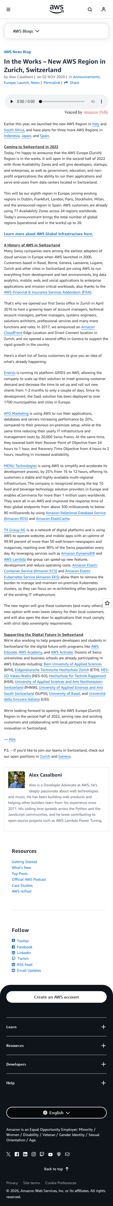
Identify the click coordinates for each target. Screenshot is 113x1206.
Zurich (45, 756)
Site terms (31, 1182)
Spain (44, 135)
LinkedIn (23, 952)
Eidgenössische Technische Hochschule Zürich (52, 669)
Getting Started (24, 861)
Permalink (52, 82)
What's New (21, 867)
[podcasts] (59, 1155)
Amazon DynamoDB (78, 553)
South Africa (14, 130)
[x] (8, 1155)
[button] (26, 31)
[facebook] (17, 1155)
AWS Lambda (15, 559)
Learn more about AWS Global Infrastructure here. (48, 233)
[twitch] (42, 1155)
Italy (95, 123)
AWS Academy (30, 652)
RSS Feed (24, 964)
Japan (26, 135)
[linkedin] (25, 1155)
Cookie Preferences (60, 1182)
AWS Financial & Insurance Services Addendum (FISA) (47, 292)
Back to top (53, 1169)
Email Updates (28, 970)
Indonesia (12, 135)
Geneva (64, 756)
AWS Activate (62, 652)
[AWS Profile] (103, 9)
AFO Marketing (16, 413)
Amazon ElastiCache (52, 518)
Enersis (10, 372)
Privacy (12, 1182)
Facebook (24, 947)
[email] (67, 1155)
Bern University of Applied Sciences (73, 664)
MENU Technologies (20, 465)
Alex (12, 739)
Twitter (22, 941)
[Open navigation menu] (8, 9)
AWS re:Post (22, 891)
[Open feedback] (107, 603)
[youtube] (50, 1155)
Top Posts (20, 873)
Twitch (23, 958)
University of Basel (64, 693)
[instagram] (34, 1155)
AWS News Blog (17, 51)
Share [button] (74, 82)
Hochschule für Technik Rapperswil (77, 675)
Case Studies (22, 885)
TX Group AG (14, 530)
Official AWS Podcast (29, 879)
